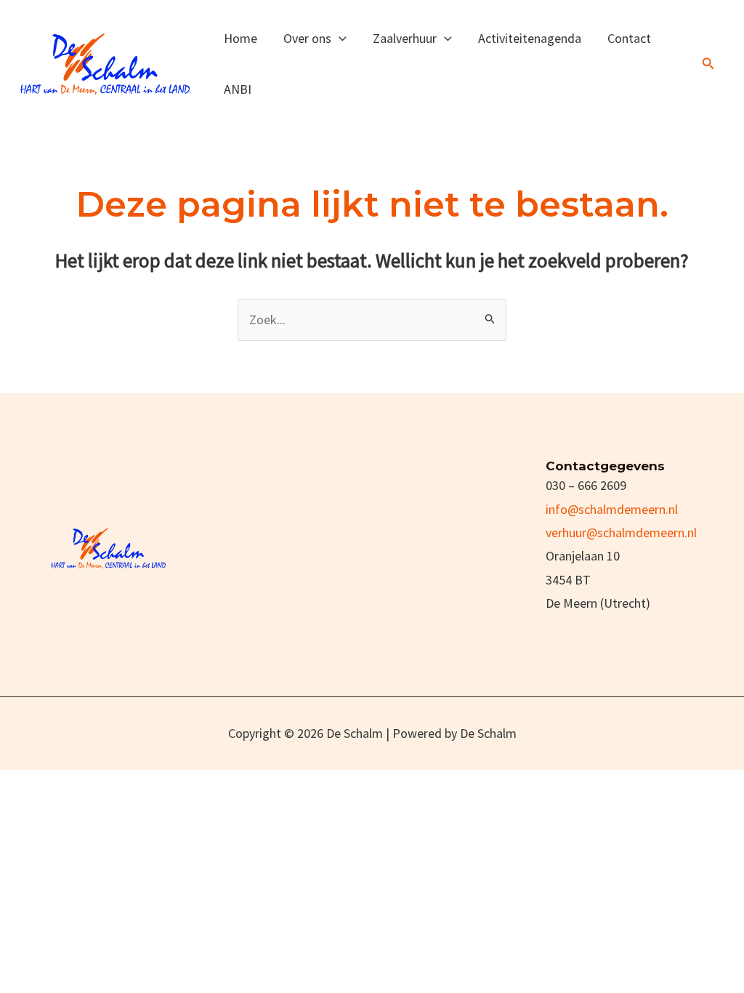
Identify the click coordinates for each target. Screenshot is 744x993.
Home (240, 38)
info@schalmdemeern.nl (612, 509)
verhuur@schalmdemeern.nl (621, 532)
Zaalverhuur (405, 38)
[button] (339, 38)
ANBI (237, 89)
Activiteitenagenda (529, 38)
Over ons (307, 38)
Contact (629, 38)
